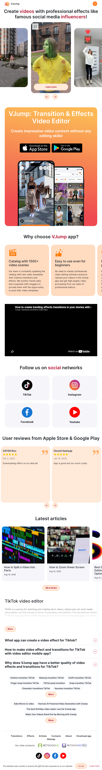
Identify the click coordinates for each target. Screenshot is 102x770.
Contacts (56, 736)
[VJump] (12, 3)
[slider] (51, 26)
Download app (83, 736)
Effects (30, 736)
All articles (51, 588)
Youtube (74, 422)
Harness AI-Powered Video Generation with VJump (63, 703)
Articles (43, 736)
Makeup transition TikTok (51, 678)
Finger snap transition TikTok (25, 683)
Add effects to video (24, 703)
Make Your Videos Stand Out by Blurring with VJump (51, 714)
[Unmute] (65, 31)
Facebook (27, 421)
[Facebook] (55, 755)
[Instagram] (47, 755)
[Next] (55, 96)
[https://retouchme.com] (48, 745)
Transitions (16, 736)
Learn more (51, 87)
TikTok (27, 394)
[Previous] (46, 96)
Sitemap (51, 739)
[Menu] (95, 3)
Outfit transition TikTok (79, 678)
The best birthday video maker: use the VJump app (51, 709)
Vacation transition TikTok (67, 688)
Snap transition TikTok (80, 683)
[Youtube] (63, 755)
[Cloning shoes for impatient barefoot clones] (36, 193)
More (10, 629)
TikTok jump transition (54, 683)
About (68, 736)
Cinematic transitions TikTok (36, 688)
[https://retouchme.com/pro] (74, 745)
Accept (81, 766)
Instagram (74, 394)
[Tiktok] (39, 755)
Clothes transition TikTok (22, 678)
